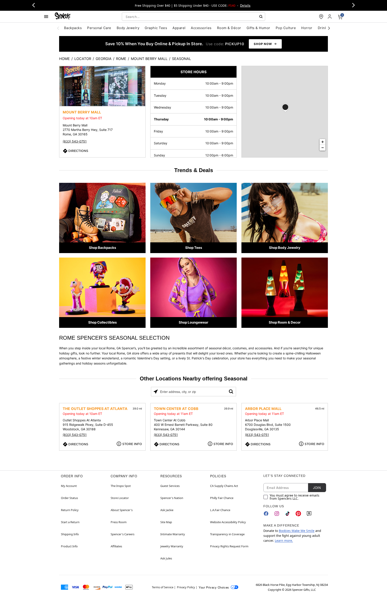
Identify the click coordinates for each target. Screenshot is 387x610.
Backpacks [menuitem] (73, 28)
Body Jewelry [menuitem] (128, 28)
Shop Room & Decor (285, 322)
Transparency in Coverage (227, 534)
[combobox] (193, 17)
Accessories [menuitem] (201, 28)
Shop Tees (193, 247)
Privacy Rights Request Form (229, 546)
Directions (78, 151)
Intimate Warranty (172, 534)
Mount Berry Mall (149, 58)
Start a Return (70, 522)
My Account (69, 486)
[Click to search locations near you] (155, 391)
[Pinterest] (298, 513)
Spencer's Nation (171, 498)
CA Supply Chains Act (224, 486)
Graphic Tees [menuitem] (156, 28)
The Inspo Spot (121, 486)
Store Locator (120, 498)
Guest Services (170, 486)
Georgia (104, 58)
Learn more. (284, 540)
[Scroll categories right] (329, 28)
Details (245, 5)
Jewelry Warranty (171, 546)
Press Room (119, 522)
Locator (82, 58)
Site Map (166, 522)
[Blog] (309, 513)
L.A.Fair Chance (220, 510)
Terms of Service (162, 587)
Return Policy (70, 510)
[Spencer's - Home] (63, 16)
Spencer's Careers (122, 534)
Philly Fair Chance (221, 498)
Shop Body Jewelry (284, 247)
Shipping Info (70, 534)
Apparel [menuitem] (178, 28)
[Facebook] (266, 513)
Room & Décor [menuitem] (229, 28)
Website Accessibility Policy (228, 522)
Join (317, 487)
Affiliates (116, 546)
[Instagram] (277, 513)
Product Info (69, 546)
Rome (121, 58)
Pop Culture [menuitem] (286, 28)
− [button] (322, 147)
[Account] (330, 17)
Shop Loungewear (193, 322)
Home (64, 58)
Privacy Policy (186, 587)
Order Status (69, 498)
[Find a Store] (321, 17)
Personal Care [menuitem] (99, 28)
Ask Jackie (166, 510)
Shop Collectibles (102, 322)
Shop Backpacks (102, 247)
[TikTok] (287, 513)
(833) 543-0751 (75, 141)
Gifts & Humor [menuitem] (258, 28)
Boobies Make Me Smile (296, 531)
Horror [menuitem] (306, 28)
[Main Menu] (46, 17)
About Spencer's (122, 510)
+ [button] (322, 141)
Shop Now (263, 44)
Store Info (132, 444)
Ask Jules (166, 558)
